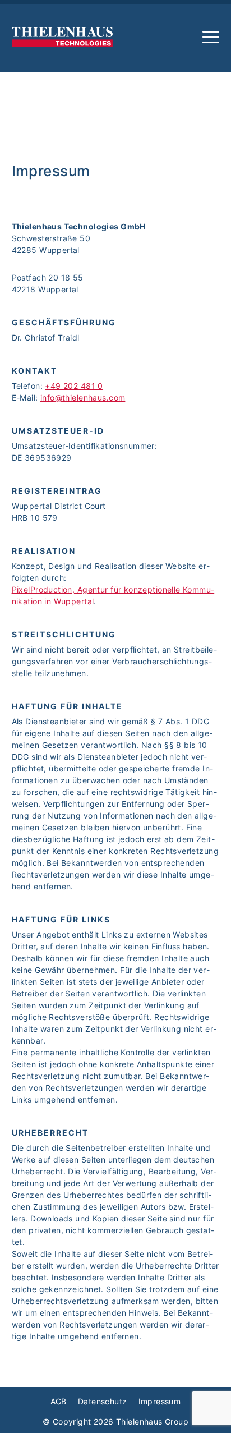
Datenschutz (102, 1401)
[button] (210, 37)
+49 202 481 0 (74, 386)
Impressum (159, 1401)
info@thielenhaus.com (82, 397)
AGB (58, 1401)
